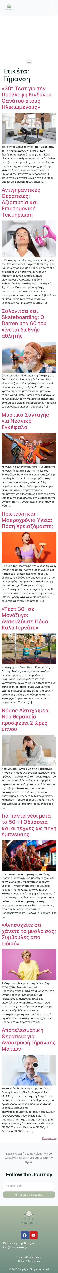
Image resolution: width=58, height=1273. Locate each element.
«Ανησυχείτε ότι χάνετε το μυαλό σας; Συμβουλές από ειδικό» (29, 934)
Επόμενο (49, 1138)
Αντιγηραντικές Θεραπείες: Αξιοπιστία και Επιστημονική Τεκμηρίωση (21, 202)
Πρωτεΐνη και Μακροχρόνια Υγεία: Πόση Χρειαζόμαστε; (27, 520)
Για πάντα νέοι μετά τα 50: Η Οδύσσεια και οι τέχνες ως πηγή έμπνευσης (29, 825)
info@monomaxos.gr (15, 1247)
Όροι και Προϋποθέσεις (29, 1257)
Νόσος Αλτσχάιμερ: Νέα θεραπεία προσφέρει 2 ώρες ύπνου (26, 719)
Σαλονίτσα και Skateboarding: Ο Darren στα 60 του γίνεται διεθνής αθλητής (24, 323)
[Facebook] (25, 1235)
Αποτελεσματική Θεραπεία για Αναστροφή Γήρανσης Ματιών (29, 1039)
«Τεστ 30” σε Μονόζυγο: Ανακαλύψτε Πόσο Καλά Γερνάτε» (25, 618)
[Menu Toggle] (51, 7)
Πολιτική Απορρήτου (29, 1261)
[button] (29, 61)
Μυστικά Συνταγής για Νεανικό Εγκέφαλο (25, 421)
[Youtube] (33, 1235)
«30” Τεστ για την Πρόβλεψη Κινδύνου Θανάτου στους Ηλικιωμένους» (27, 97)
